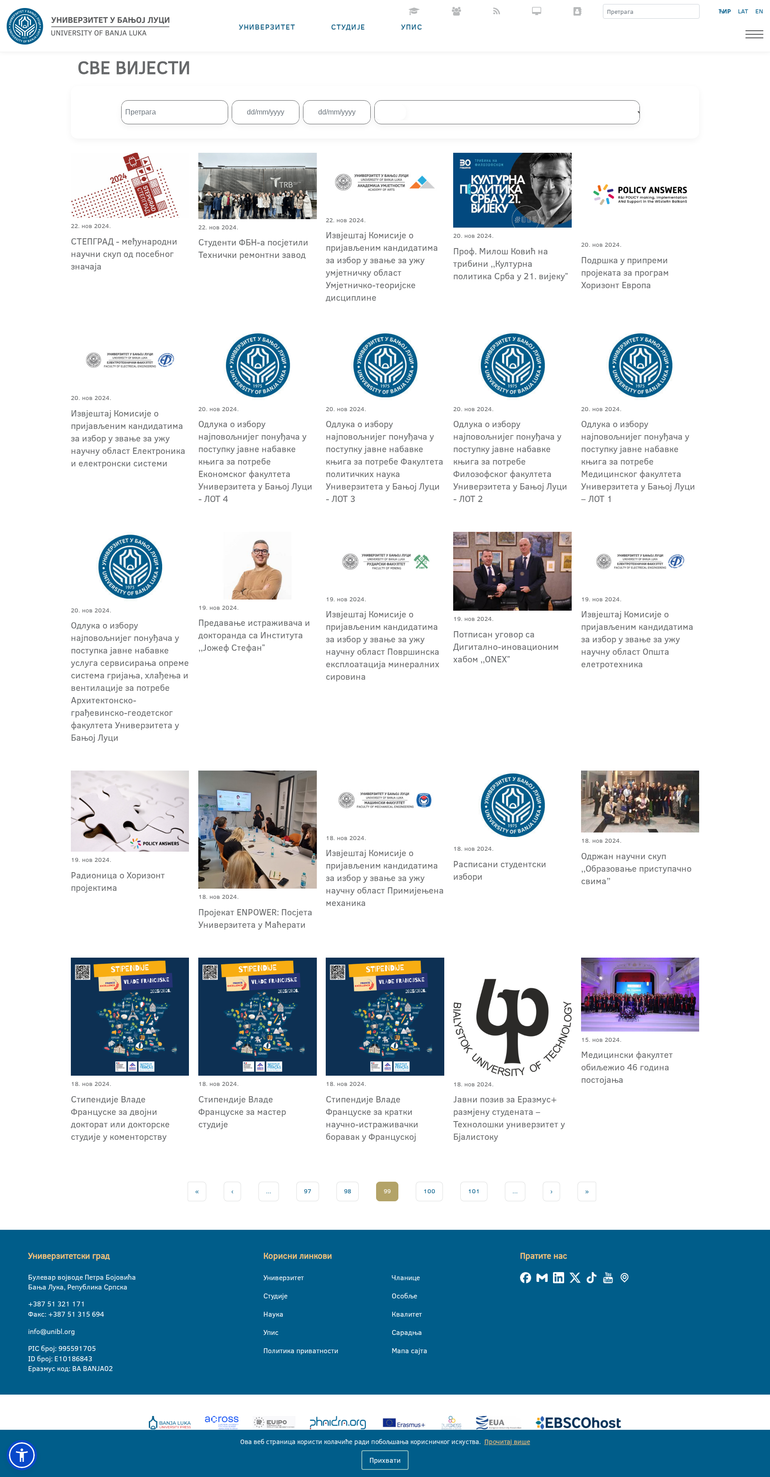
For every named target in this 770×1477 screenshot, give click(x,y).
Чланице (397, 1277)
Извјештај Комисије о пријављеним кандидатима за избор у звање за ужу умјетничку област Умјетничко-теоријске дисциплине (382, 265)
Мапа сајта (397, 1350)
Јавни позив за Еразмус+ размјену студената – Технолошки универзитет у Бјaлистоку (509, 1117)
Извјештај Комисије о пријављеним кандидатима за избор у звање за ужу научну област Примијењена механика (385, 877)
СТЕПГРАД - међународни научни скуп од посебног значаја (124, 253)
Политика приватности (268, 1350)
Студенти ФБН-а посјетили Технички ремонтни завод (253, 248)
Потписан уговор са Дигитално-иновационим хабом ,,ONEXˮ (506, 646)
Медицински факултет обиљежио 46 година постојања (627, 1066)
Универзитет (267, 26)
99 (387, 1191)
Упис (411, 26)
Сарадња (397, 1332)
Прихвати (385, 1460)
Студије (348, 26)
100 (429, 1191)
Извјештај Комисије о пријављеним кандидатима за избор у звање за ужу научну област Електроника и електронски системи (128, 438)
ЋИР (725, 11)
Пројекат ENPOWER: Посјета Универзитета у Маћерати (255, 918)
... (268, 1191)
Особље (397, 1296)
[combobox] (511, 112)
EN (759, 11)
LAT (743, 11)
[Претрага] (692, 11)
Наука (268, 1314)
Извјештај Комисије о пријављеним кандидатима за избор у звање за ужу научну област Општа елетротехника (637, 639)
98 (347, 1191)
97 (307, 1191)
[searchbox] (390, 112)
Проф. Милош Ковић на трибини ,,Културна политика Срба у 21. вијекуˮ (510, 263)
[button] (22, 1455)
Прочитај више (507, 1441)
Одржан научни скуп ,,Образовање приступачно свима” (636, 868)
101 (474, 1191)
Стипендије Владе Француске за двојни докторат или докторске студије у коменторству (120, 1117)
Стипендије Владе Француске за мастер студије (242, 1111)
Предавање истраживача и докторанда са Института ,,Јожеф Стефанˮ (254, 634)
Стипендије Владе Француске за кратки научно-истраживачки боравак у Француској (372, 1117)
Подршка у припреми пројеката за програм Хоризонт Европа (625, 272)
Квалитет (397, 1314)
